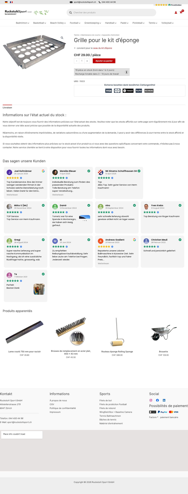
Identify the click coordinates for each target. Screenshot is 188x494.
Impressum (55, 412)
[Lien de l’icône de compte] (176, 12)
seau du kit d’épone (102, 48)
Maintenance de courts (90, 35)
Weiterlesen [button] (12, 195)
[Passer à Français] (11, 2)
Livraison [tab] (7, 107)
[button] (168, 5)
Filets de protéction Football (113, 404)
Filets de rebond (107, 408)
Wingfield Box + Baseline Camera (116, 412)
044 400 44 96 (109, 2)
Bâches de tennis (108, 419)
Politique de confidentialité (63, 408)
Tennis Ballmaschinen (110, 416)
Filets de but (106, 400)
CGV (52, 404)
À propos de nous (58, 400)
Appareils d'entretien (110, 35)
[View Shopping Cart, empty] (181, 12)
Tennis (76, 35)
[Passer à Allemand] (7, 2)
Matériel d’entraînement (111, 423)
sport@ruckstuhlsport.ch (85, 2)
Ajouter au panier (104, 61)
